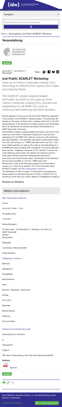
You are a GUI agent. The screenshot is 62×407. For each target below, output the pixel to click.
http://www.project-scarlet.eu (33, 168)
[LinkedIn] (57, 72)
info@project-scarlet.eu (11, 258)
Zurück (6, 62)
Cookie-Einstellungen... (12, 403)
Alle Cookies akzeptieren (47, 403)
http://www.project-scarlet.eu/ (14, 197)
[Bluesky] (53, 72)
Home (3, 33)
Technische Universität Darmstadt (16, 329)
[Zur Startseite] (31, 8)
